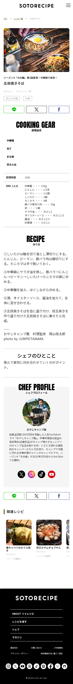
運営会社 (14, 647)
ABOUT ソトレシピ (23, 613)
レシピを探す (19, 621)
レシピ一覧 (18, 18)
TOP (5, 18)
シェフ (15, 629)
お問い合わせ (36, 647)
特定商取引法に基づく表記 (52, 653)
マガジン (17, 637)
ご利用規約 (58, 647)
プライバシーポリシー (19, 653)
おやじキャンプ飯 (23, 91)
